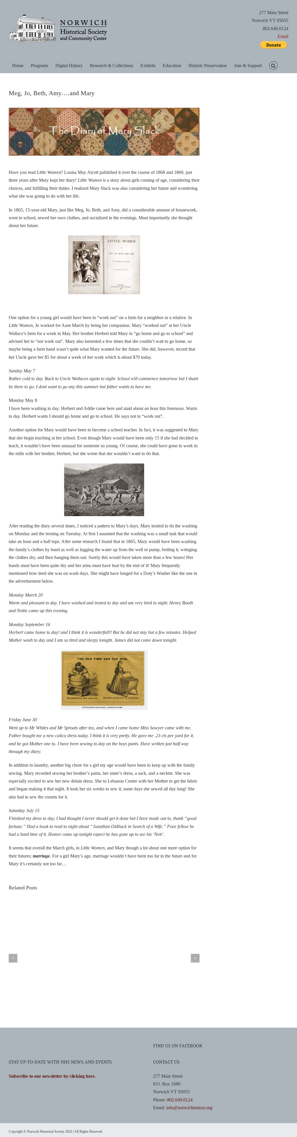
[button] (273, 65)
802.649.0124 (180, 1099)
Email (283, 36)
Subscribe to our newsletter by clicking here (52, 1076)
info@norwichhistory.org (189, 1107)
